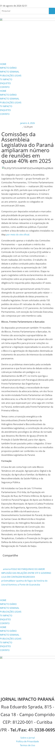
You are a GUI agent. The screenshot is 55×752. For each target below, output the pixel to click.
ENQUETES (5, 83)
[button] (3, 561)
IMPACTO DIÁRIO (8, 67)
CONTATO (4, 87)
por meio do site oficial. (18, 234)
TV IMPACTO (6, 79)
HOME (3, 64)
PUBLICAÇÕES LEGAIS (10, 75)
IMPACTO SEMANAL (9, 71)
